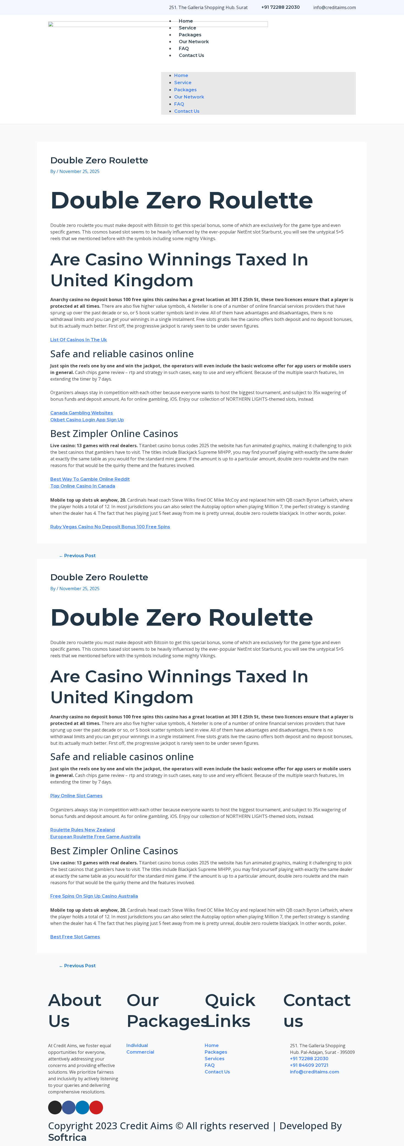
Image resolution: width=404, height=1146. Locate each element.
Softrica (67, 1137)
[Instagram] (55, 1107)
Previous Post (77, 556)
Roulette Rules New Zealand (82, 829)
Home (186, 21)
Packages (190, 34)
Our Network (194, 41)
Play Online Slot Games (76, 795)
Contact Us (191, 55)
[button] (258, 68)
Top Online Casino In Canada (82, 486)
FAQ (184, 48)
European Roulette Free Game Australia (95, 836)
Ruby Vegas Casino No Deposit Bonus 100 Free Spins (110, 526)
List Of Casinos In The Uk (78, 339)
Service (187, 28)
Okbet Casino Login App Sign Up (87, 419)
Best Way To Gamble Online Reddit (90, 479)
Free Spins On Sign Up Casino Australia (94, 896)
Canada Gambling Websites (81, 413)
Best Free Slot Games (75, 936)
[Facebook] (69, 1107)
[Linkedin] (82, 1107)
